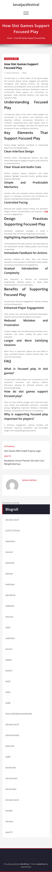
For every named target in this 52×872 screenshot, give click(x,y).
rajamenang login (12, 735)
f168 (46, 211)
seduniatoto (10, 541)
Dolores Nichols (13, 73)
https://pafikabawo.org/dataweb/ (18, 713)
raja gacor (9, 821)
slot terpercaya (11, 778)
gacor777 (9, 832)
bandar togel (10, 767)
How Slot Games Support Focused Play (29, 38)
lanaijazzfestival (26, 4)
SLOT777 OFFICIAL (12, 530)
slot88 (7, 702)
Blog (24, 73)
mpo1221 (9, 552)
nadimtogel (10, 584)
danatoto (9, 573)
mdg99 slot (9, 606)
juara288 (8, 810)
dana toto (9, 616)
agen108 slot (10, 595)
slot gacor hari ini (12, 519)
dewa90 (8, 659)
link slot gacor (10, 789)
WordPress (25, 864)
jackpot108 (9, 562)
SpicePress (41, 864)
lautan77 (8, 649)
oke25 (7, 627)
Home (9, 38)
